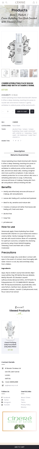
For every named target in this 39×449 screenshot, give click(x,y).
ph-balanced (23, 135)
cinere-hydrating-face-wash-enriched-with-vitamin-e (24, 131)
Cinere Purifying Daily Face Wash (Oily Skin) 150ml (10, 345)
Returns (23, 407)
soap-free (32, 135)
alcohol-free (17, 129)
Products (20, 10)
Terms (23, 402)
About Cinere (25, 398)
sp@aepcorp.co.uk (11, 385)
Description (19, 151)
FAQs (22, 400)
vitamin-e (16, 137)
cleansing (29, 133)
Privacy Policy (25, 405)
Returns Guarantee (19, 155)
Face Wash (16, 126)
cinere (25, 129)
